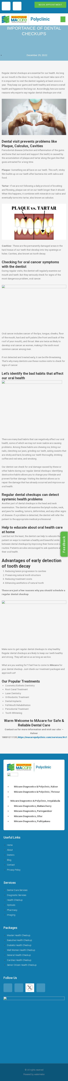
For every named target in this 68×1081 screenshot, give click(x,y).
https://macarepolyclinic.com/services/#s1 (42, 737)
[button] (63, 19)
